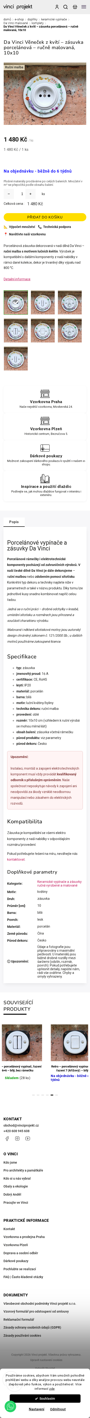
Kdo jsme (10, 1162)
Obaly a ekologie (15, 1186)
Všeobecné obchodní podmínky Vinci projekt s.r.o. (39, 1303)
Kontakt (9, 1229)
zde (52, 1388)
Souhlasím (47, 1398)
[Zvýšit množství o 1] (30, 194)
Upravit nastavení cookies (46, 1360)
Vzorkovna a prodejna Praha (24, 1237)
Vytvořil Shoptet (45, 1368)
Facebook (6, 1138)
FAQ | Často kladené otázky (23, 1277)
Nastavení (36, 1409)
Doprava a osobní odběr (20, 1253)
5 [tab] (52, 1095)
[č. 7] (43, 330)
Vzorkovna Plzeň (15, 1245)
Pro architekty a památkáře (23, 1170)
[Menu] (84, 7)
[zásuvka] (16, 302)
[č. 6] (43, 302)
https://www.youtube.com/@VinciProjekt (27, 1138)
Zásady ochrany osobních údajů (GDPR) (32, 1327)
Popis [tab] (14, 522)
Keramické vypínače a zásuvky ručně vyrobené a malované (59, 883)
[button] (10, 1406)
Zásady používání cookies (22, 1335)
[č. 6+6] (16, 330)
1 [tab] (33, 1095)
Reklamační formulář (18, 1319)
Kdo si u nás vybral (17, 1178)
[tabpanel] (59, 1056)
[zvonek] (16, 358)
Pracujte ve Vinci (15, 1202)
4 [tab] (47, 1095)
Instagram (17, 1138)
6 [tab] (56, 1095)
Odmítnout (58, 1409)
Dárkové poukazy (15, 1261)
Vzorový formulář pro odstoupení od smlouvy (36, 1311)
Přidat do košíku (45, 217)
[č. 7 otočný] (70, 330)
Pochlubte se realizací (19, 1269)
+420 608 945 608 (16, 1131)
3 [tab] (42, 1095)
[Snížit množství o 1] (9, 194)
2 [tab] (38, 1095)
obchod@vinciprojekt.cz (21, 1125)
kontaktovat (16, 859)
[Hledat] (66, 7)
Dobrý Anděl (12, 1194)
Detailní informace (17, 279)
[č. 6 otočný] (70, 302)
